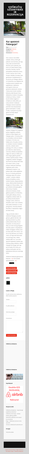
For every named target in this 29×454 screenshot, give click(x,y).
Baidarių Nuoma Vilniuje (10, 449)
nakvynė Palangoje (11, 268)
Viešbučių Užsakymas (19, 451)
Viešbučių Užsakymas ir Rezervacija (15, 10)
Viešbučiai (14, 49)
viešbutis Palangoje (11, 273)
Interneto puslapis (10, 312)
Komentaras (9, 318)
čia (12, 258)
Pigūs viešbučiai (19, 449)
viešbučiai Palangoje (12, 270)
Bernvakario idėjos (10, 451)
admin (11, 51)
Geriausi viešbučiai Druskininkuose (14, 424)
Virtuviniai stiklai (10, 432)
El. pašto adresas (10, 305)
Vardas (8, 299)
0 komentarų (15, 52)
